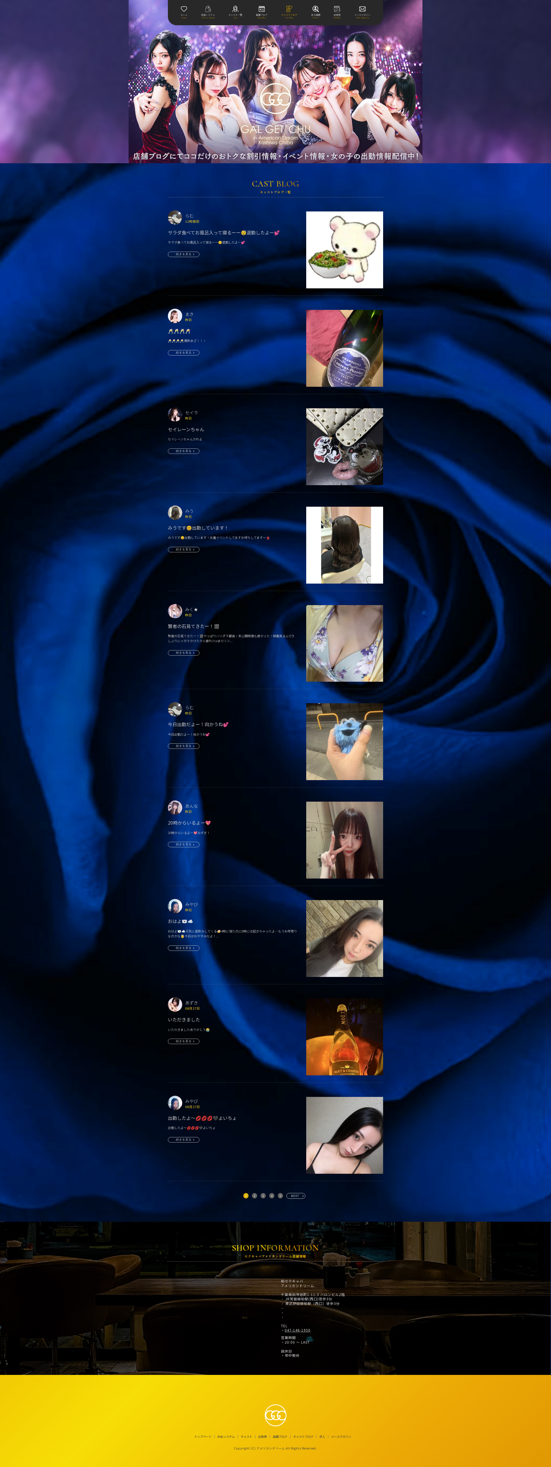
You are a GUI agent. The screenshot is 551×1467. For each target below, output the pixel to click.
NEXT (295, 1196)
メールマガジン (341, 1436)
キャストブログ (303, 1436)
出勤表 (262, 1436)
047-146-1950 (298, 1330)
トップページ (203, 1436)
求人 (322, 1436)
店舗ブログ (280, 1436)
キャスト (246, 1436)
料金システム (226, 1436)
